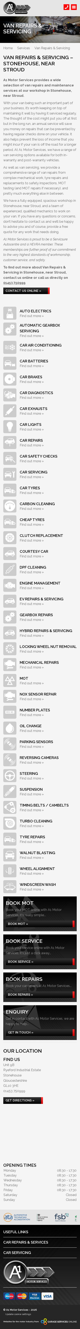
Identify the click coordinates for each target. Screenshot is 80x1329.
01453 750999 (14, 283)
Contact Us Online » (23, 291)
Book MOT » (18, 924)
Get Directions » (20, 1100)
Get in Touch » (20, 1032)
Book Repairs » (20, 994)
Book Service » (20, 962)
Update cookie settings (18, 1314)
